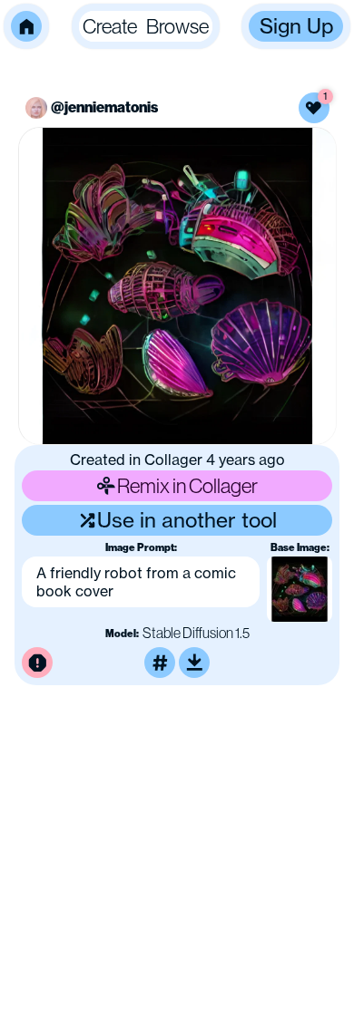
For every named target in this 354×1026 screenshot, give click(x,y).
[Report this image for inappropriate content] (37, 662)
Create (110, 26)
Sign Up (296, 26)
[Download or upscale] (194, 662)
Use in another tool (187, 520)
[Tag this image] (159, 662)
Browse (177, 26)
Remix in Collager (187, 485)
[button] (26, 26)
